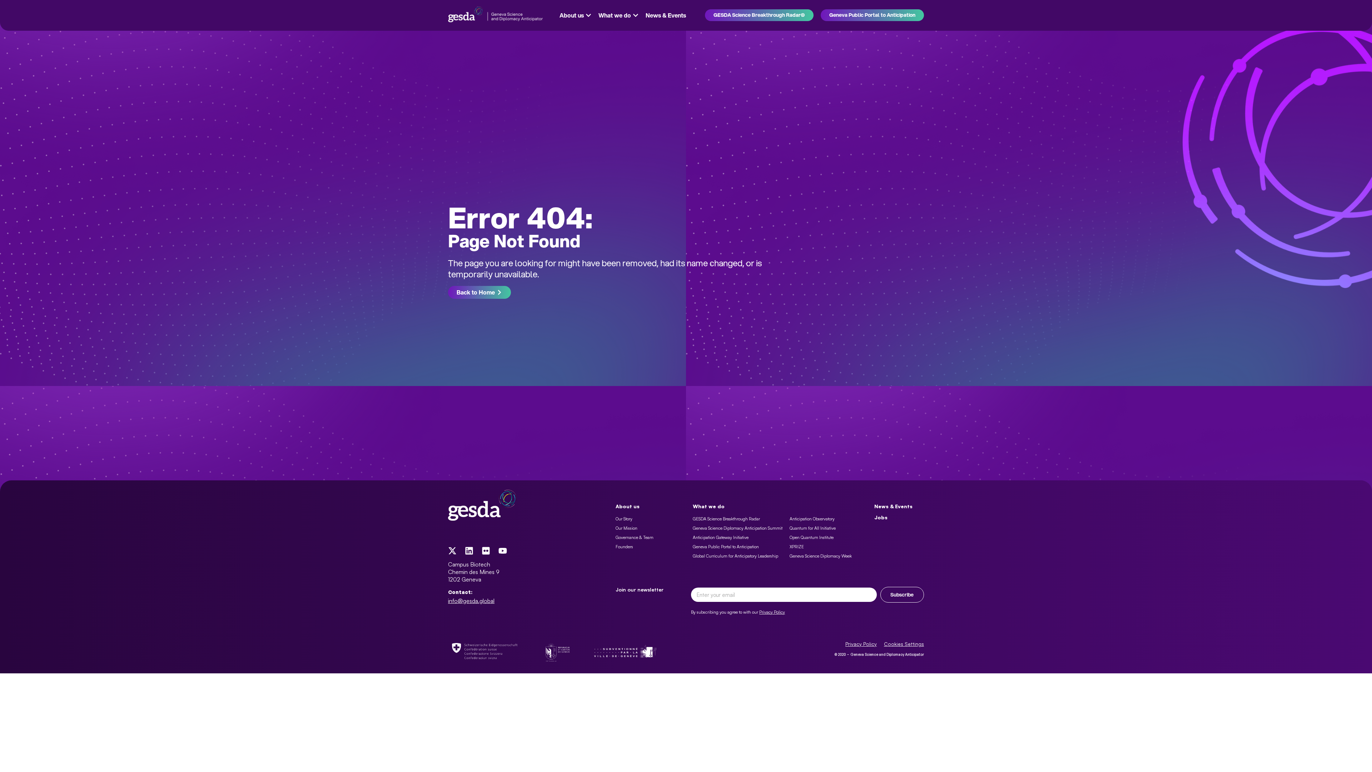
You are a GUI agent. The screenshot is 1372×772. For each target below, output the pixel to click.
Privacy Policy (772, 612)
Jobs (881, 517)
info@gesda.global (471, 600)
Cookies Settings (904, 644)
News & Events (893, 506)
